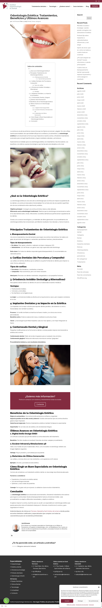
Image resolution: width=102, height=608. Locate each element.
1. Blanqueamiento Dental (41, 77)
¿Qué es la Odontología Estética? (40, 71)
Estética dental (16, 567)
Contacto (95, 6)
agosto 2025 (81, 127)
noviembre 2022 (82, 213)
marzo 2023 (81, 201)
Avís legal (36, 602)
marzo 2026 (81, 106)
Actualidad (14, 590)
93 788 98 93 (37, 571)
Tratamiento (81, 262)
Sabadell (40, 511)
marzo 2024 (81, 175)
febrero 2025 (81, 145)
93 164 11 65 (79, 571)
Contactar (40, 404)
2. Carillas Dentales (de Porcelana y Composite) (40, 82)
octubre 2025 (81, 121)
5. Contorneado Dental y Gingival (40, 97)
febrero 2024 (81, 178)
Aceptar (67, 601)
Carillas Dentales (22, 257)
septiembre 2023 (82, 189)
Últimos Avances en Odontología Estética (40, 104)
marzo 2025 (81, 142)
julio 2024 (80, 163)
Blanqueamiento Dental (23, 234)
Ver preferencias (93, 601)
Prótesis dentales (17, 573)
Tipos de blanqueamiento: (44, 78)
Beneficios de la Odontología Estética (41, 101)
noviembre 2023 (82, 187)
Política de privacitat (47, 602)
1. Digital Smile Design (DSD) (42, 107)
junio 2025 (80, 133)
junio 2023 (80, 193)
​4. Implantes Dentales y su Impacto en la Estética (40, 94)
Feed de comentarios (84, 275)
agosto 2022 (81, 222)
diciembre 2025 (82, 115)
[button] (99, 587)
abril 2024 (80, 172)
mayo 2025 (80, 136)
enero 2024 (81, 181)
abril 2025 (80, 139)
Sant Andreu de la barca (52, 511)
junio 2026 (80, 97)
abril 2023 (80, 198)
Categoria (80, 235)
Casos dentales (78, 6)
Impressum (91, 604)
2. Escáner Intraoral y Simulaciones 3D (44, 110)
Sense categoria (36, 21)
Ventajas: (37, 91)
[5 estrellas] (16, 546)
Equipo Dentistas (16, 581)
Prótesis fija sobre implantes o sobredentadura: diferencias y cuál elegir (83, 40)
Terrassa (33, 511)
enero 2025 (80, 148)
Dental (29, 21)
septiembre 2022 (82, 219)
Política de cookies (71, 604)
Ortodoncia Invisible (24, 279)
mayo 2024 (80, 169)
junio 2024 (80, 166)
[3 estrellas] (14, 546)
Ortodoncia (81, 253)
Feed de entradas (83, 272)
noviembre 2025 (82, 118)
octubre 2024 (81, 157)
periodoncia (81, 256)
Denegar (80, 601)
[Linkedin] (12, 535)
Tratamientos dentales (39, 6)
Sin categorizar (82, 259)
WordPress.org (82, 278)
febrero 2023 (81, 204)
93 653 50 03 (58, 571)
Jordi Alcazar (15, 21)
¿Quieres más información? (38, 99)
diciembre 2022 (82, 210)
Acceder (80, 269)
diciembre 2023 (82, 183)
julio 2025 (80, 130)
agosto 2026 (81, 91)
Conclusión (34, 121)
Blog (87, 6)
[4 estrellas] (15, 546)
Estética (79, 241)
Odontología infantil (17, 576)
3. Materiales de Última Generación (41, 114)
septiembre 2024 (82, 160)
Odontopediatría (82, 250)
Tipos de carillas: (38, 85)
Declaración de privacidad (82, 604)
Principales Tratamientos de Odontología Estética (38, 74)
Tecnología (52, 6)
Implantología (15, 564)
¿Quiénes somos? (64, 6)
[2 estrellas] (13, 546)
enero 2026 (81, 112)
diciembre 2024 (82, 151)
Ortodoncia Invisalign (18, 570)
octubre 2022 (81, 216)
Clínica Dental (15, 584)
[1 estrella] (12, 546)
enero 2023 (81, 207)
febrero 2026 (81, 109)
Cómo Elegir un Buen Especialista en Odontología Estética (42, 118)
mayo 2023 (80, 195)
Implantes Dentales (24, 303)
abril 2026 (80, 103)
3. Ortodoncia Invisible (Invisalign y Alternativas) (40, 88)
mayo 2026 (80, 100)
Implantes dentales (83, 244)
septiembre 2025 (82, 124)
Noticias (79, 247)
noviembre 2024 (82, 154)
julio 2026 (80, 94)
